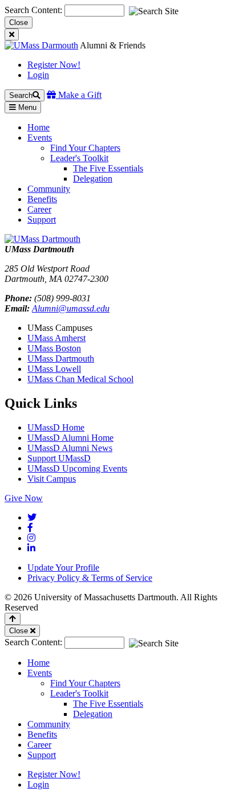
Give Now (24, 498)
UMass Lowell (54, 369)
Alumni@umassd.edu (71, 308)
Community (48, 724)
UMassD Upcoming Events (77, 468)
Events (39, 673)
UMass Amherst (56, 338)
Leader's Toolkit (79, 158)
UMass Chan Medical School (80, 379)
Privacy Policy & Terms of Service (89, 578)
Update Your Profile (63, 567)
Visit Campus (51, 479)
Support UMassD (59, 458)
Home (38, 662)
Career (39, 744)
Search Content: (34, 10)
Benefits (42, 734)
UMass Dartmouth (60, 358)
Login (38, 75)
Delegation (92, 178)
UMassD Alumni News (69, 448)
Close (18, 22)
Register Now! (53, 64)
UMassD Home (55, 427)
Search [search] (21, 95)
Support (41, 755)
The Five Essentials (108, 168)
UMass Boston (54, 348)
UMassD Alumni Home (70, 437)
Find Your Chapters (85, 148)
